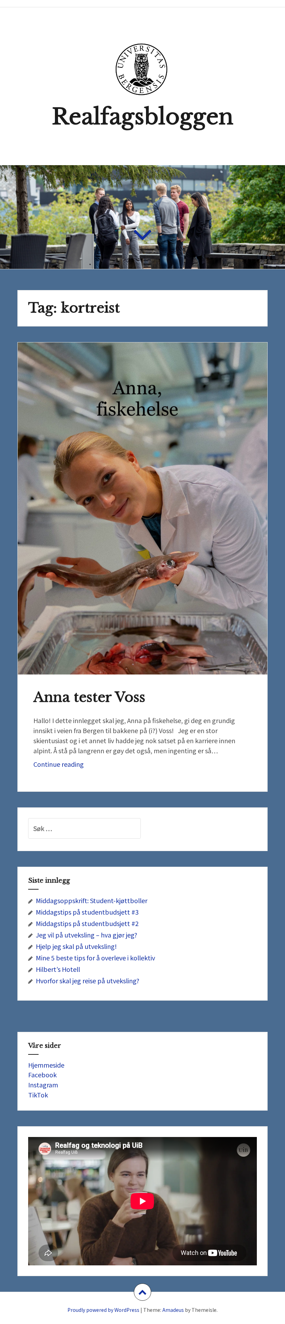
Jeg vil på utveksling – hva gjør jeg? (86, 934)
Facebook (42, 1074)
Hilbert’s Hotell (58, 969)
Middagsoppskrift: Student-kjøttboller (91, 900)
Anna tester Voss (89, 697)
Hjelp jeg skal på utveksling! (76, 946)
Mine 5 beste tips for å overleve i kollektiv (95, 957)
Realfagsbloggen (142, 116)
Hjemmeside (46, 1064)
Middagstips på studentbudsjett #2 (87, 923)
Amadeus (173, 1309)
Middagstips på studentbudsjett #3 (87, 911)
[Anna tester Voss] (142, 497)
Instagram (43, 1084)
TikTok (38, 1094)
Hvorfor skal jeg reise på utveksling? (87, 980)
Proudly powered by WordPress (103, 1309)
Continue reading (67, 766)
